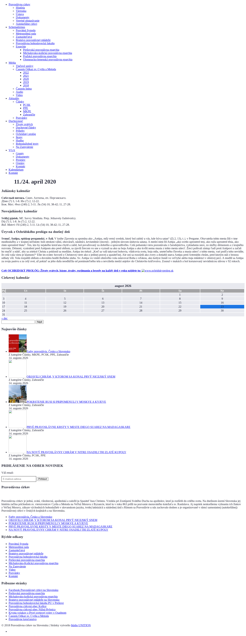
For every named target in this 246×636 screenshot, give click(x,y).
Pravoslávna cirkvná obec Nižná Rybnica (32, 609)
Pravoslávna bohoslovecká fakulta (35, 43)
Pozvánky (21, 117)
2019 (26, 82)
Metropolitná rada (26, 33)
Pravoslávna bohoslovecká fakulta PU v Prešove (36, 603)
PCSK (26, 104)
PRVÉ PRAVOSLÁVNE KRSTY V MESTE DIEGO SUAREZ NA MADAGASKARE (60, 526)
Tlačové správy (24, 65)
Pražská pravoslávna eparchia (40, 56)
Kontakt (20, 166)
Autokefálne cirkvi (26, 23)
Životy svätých (24, 124)
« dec (4, 318)
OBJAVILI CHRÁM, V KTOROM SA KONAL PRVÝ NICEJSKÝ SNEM (53, 520)
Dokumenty (22, 17)
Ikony (19, 137)
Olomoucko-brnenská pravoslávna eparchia (47, 59)
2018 (26, 85)
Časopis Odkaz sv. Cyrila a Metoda (36, 69)
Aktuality (14, 98)
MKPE (27, 111)
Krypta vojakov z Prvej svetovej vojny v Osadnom (37, 612)
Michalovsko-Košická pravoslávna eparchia (33, 563)
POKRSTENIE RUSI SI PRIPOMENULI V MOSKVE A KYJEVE (48, 523)
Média (12, 62)
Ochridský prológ (26, 134)
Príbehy (20, 130)
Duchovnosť (16, 121)
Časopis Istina (24, 88)
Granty (20, 153)
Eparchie (21, 46)
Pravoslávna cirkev (19, 4)
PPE (25, 108)
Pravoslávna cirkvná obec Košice (27, 606)
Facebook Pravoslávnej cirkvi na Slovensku (33, 590)
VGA (12, 150)
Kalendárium (16, 169)
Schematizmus (17, 27)
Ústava (20, 14)
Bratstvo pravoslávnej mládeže (33, 40)
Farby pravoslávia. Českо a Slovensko (30, 516)
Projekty (20, 159)
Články (20, 101)
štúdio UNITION (81, 625)
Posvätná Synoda (25, 30)
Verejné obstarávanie (27, 20)
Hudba (20, 140)
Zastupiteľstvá (24, 36)
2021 (26, 75)
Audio (19, 91)
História (20, 7)
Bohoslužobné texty (27, 143)
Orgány (20, 163)
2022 (26, 72)
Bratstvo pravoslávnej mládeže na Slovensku (34, 599)
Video (19, 95)
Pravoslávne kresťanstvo (23, 619)
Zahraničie (29, 114)
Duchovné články (26, 127)
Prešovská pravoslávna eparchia (41, 49)
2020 (26, 78)
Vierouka (21, 10)
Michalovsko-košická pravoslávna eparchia (47, 53)
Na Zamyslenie (24, 146)
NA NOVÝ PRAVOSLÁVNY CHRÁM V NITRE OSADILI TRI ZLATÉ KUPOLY (58, 529)
